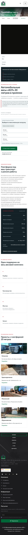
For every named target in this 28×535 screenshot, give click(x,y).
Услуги (14, 437)
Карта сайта (14, 534)
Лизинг (4, 485)
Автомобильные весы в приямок (15, 18)
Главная (3, 18)
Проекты (14, 440)
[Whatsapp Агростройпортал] (9, 474)
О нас (14, 445)
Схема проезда (5, 465)
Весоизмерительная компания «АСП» (15, 527)
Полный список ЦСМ (8, 488)
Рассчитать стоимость (9, 148)
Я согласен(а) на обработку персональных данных (12, 517)
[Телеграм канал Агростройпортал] (2, 474)
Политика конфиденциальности (10, 503)
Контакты (14, 448)
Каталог (8, 18)
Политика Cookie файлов (8, 500)
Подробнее (4, 361)
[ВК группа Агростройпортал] (6, 474)
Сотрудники (6, 480)
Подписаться (15, 520)
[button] (4, 40)
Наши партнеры (6, 497)
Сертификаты (6, 483)
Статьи (14, 443)
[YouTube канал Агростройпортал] (16, 474)
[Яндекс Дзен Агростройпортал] (13, 474)
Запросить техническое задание (10, 251)
